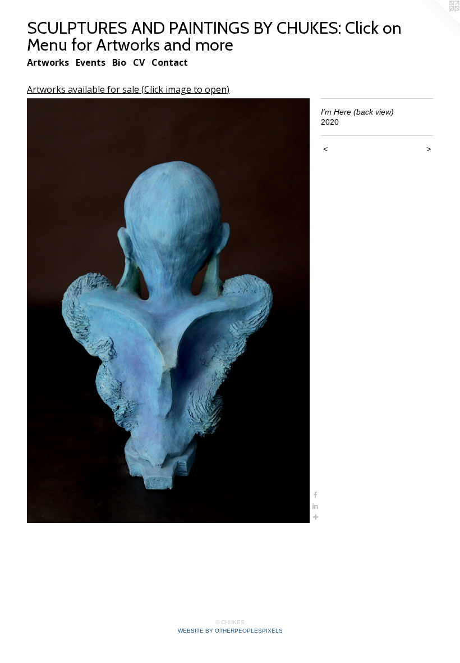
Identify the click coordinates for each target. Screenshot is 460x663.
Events (90, 62)
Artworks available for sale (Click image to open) (128, 89)
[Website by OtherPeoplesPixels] (437, 22)
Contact (169, 62)
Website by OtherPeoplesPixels (230, 631)
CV (139, 62)
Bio (119, 62)
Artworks (48, 62)
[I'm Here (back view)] (168, 310)
